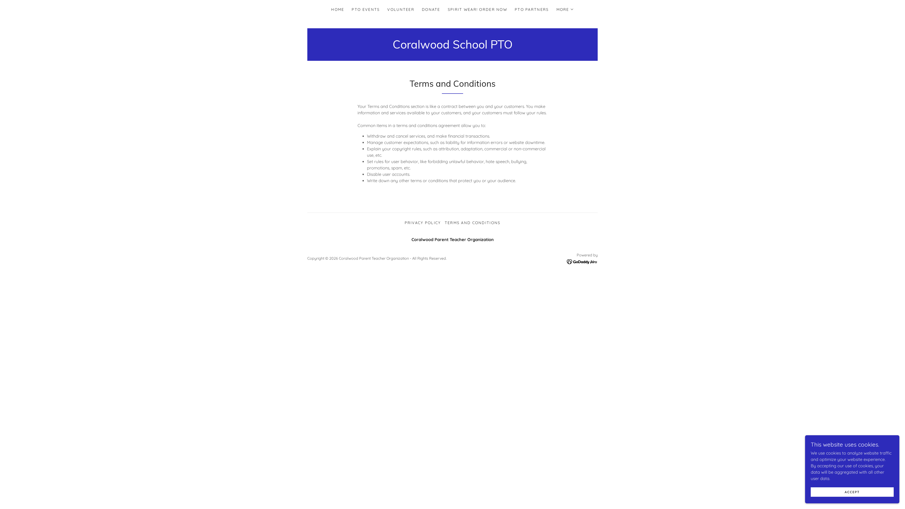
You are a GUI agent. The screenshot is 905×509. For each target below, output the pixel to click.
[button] (565, 9)
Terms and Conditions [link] (473, 222)
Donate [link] (431, 9)
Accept (852, 492)
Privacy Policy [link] (423, 222)
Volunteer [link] (400, 9)
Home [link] (337, 9)
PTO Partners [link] (532, 9)
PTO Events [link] (366, 9)
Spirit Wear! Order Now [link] (477, 9)
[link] (453, 47)
